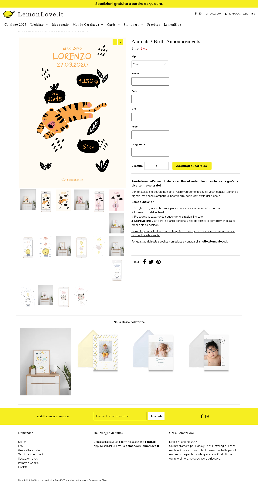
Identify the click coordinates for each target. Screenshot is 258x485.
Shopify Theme (63, 480)
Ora (133, 108)
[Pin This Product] (158, 262)
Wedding (37, 24)
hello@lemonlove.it (214, 241)
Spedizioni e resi (28, 458)
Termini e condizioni (30, 454)
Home (21, 31)
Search (22, 441)
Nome (135, 73)
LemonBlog (172, 24)
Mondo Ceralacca (86, 24)
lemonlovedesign (46, 480)
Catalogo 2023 (16, 24)
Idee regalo (60, 24)
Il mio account (214, 13)
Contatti (22, 467)
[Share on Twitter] (151, 262)
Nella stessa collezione (129, 321)
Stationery (131, 24)
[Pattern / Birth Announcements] (101, 377)
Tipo (134, 56)
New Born (34, 31)
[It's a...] (45, 394)
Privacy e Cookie (28, 462)
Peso (134, 126)
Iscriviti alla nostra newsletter (53, 416)
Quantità (137, 165)
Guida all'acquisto (29, 450)
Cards (111, 24)
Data (134, 91)
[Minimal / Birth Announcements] (212, 377)
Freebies (153, 24)
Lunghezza (138, 144)
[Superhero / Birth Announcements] (156, 377)
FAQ (20, 445)
